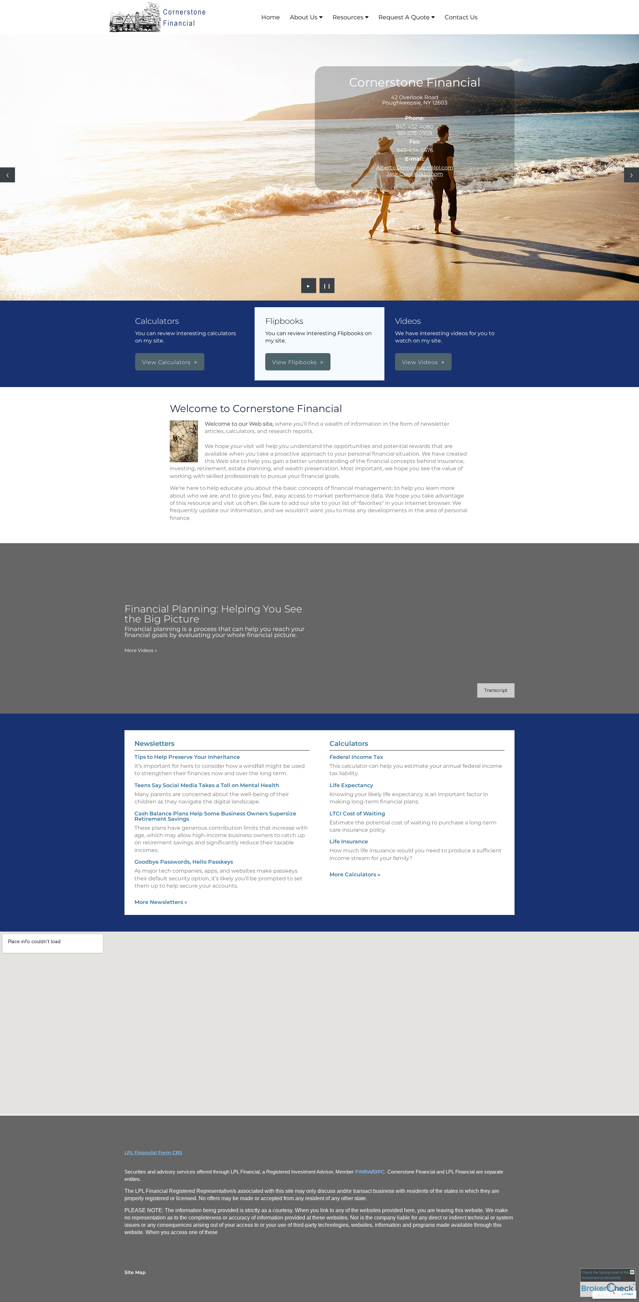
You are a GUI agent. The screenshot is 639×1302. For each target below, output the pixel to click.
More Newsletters (160, 902)
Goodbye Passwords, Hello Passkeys (183, 862)
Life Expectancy (351, 785)
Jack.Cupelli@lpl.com (414, 174)
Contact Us (461, 17)
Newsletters (154, 744)
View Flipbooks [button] (294, 362)
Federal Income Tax (356, 757)
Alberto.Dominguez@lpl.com (414, 167)
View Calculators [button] (166, 362)
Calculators (348, 744)
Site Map (135, 1272)
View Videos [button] (420, 362)
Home (270, 17)
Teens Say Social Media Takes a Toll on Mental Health (206, 785)
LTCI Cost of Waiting (357, 813)
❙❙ (327, 286)
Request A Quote (404, 17)
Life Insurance (348, 841)
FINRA (363, 1172)
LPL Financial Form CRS (153, 1153)
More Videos (140, 650)
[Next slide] (631, 174)
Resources (347, 17)
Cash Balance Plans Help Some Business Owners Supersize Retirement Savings (215, 816)
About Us (304, 17)
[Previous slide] (7, 174)
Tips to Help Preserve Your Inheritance (187, 757)
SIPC (379, 1172)
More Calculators (354, 874)
